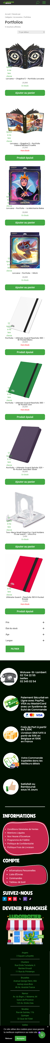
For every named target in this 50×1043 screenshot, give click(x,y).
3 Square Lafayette (25, 956)
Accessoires (17, 17)
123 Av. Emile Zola (25, 1003)
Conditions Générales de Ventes (22, 829)
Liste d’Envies (17, 874)
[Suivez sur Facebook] (5, 899)
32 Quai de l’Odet (25, 1019)
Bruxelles (25, 978)
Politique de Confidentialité (20, 843)
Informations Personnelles (22, 870)
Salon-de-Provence (25, 1000)
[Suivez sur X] (20, 899)
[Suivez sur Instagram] (15, 899)
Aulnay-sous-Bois (25, 984)
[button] (9, 70)
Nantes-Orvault (25, 968)
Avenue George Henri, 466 (25, 981)
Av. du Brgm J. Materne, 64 (25, 996)
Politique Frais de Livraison (20, 847)
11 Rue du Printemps (25, 971)
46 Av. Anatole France (25, 987)
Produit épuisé (25, 157)
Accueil (7, 14)
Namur (25, 993)
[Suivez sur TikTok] (30, 899)
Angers (25, 952)
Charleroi (25, 962)
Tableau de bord (17, 882)
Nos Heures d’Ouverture (18, 836)
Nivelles (25, 1009)
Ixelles (25, 1025)
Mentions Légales (16, 832)
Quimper (25, 1015)
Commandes (15, 878)
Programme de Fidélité (18, 840)
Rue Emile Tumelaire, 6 (25, 965)
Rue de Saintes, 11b (25, 1012)
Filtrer (15, 649)
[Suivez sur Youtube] (10, 899)
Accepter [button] (20, 1038)
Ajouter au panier (25, 92)
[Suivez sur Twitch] (25, 899)
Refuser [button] (8, 1038)
